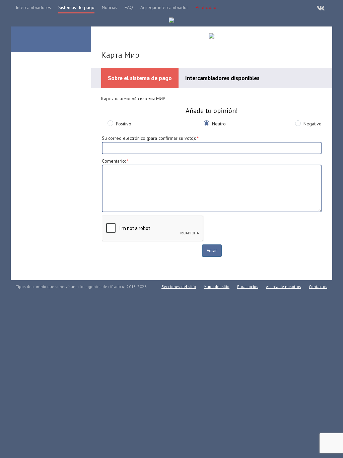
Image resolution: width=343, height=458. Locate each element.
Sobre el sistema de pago (140, 78)
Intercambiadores (33, 7)
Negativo (312, 124)
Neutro (219, 124)
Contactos (318, 286)
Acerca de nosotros (283, 286)
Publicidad (206, 7)
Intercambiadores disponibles (222, 78)
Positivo (123, 124)
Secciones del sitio (178, 286)
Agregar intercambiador (164, 7)
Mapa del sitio (216, 286)
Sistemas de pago (76, 7)
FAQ (129, 7)
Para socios (247, 286)
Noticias (109, 7)
